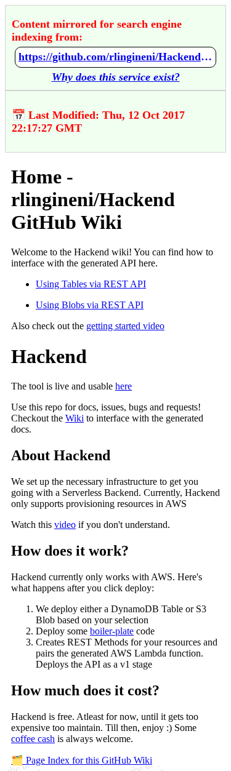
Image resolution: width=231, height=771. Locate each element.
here (123, 386)
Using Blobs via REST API (90, 305)
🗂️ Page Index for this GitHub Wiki (81, 760)
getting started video (125, 326)
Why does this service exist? (116, 77)
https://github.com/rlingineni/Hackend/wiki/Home (115, 56)
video (65, 524)
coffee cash (33, 738)
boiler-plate (112, 631)
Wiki (74, 418)
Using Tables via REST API (91, 284)
